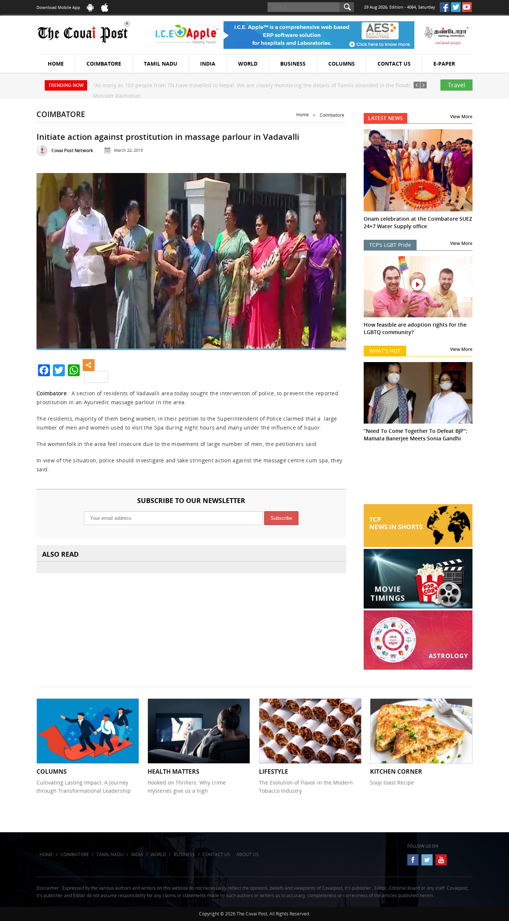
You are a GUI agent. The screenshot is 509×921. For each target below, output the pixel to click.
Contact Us (394, 63)
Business (293, 63)
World (247, 63)
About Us (247, 854)
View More (461, 116)
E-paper (444, 63)
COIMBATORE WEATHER (418, 476)
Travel (456, 85)
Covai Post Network (72, 150)
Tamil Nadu (160, 63)
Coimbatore (103, 63)
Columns (341, 63)
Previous (51, 259)
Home (56, 63)
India (207, 63)
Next (331, 259)
